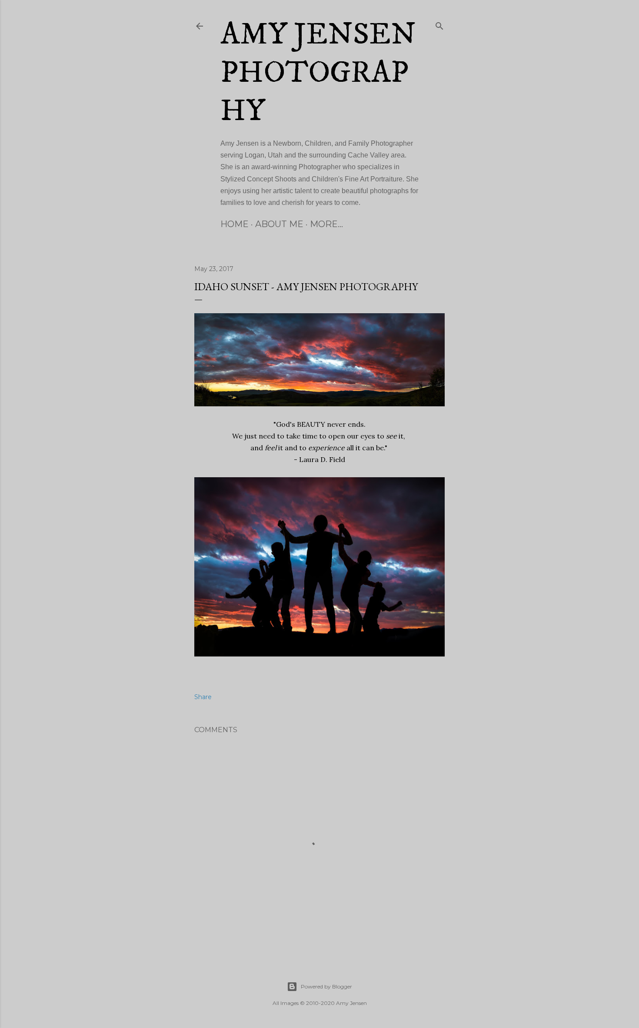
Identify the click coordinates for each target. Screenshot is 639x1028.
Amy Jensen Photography (318, 73)
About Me (279, 224)
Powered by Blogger (326, 986)
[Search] (439, 24)
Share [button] (203, 697)
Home (234, 224)
